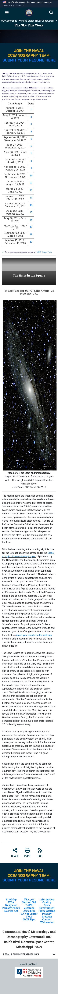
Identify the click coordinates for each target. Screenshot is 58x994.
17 (31, 227)
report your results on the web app (34, 635)
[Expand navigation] (7, 12)
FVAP (29, 916)
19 (31, 241)
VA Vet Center (29, 913)
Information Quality (47, 901)
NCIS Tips (29, 919)
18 (31, 234)
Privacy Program (47, 915)
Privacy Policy (11, 907)
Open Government (46, 906)
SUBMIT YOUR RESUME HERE (29, 60)
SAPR (29, 905)
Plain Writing (47, 910)
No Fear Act (11, 910)
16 (31, 219)
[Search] (51, 12)
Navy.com (11, 905)
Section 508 (29, 902)
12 (31, 190)
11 (31, 182)
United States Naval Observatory (37, 20)
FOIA (11, 902)
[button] (13, 5)
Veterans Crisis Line (29, 909)
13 (31, 197)
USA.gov (29, 899)
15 (31, 212)
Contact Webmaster (47, 921)
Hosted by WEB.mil (28, 964)
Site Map (11, 899)
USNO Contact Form (44, 252)
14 (31, 204)
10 (31, 175)
